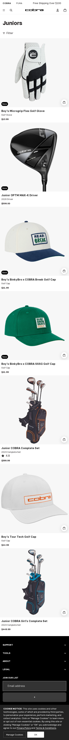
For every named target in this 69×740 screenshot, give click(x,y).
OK (35, 734)
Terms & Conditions (46, 728)
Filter (9, 33)
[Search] (11, 10)
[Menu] (4, 10)
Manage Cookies (14, 734)
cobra (7, 3)
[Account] (57, 10)
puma (19, 3)
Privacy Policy (24, 728)
